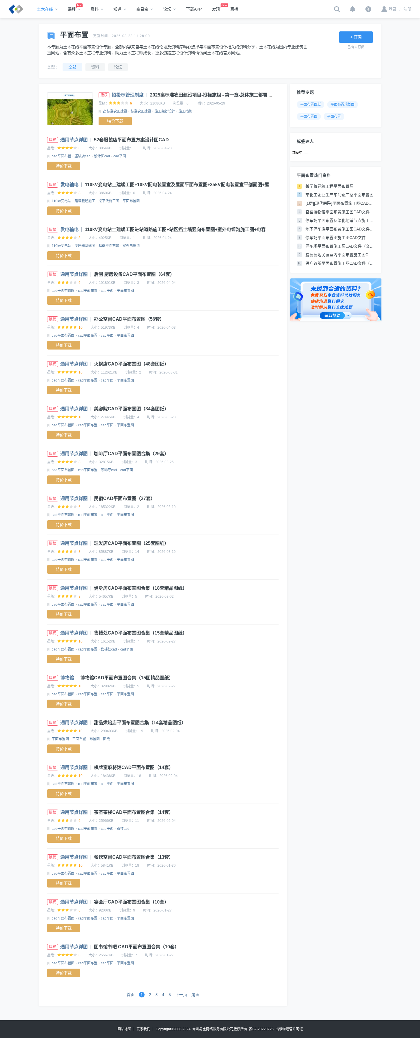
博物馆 (67, 677)
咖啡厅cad (109, 470)
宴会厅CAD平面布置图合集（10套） (131, 902)
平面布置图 (131, 201)
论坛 (167, 9)
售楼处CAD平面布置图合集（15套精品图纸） (140, 633)
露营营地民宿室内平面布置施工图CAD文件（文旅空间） (340, 254)
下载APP (194, 9)
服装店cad (83, 156)
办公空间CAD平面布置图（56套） (129, 319)
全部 (72, 67)
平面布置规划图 (343, 105)
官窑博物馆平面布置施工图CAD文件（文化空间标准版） (340, 212)
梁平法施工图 (109, 201)
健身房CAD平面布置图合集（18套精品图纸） (140, 588)
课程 (72, 9)
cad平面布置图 (63, 291)
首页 (131, 994)
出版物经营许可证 (289, 1029)
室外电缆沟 (131, 246)
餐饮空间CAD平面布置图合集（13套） (133, 857)
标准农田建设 (141, 111)
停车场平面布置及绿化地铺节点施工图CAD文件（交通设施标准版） (340, 220)
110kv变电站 (61, 201)
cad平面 (119, 156)
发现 (216, 9)
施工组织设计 (165, 111)
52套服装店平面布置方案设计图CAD (131, 139)
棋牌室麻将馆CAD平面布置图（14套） (133, 767)
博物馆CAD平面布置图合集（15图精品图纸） (126, 677)
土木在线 (45, 9)
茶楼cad (123, 829)
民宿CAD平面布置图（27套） (124, 498)
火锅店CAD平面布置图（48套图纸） (131, 364)
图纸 (106, 739)
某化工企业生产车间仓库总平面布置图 (339, 194)
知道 (117, 9)
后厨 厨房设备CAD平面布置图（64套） (134, 274)
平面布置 (79, 739)
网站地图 (124, 1029)
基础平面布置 (109, 246)
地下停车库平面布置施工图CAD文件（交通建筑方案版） (340, 229)
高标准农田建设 (115, 111)
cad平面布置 (61, 156)
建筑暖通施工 (85, 201)
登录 (393, 9)
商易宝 (142, 9)
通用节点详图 (74, 139)
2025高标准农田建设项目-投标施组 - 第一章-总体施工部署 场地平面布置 (223, 95)
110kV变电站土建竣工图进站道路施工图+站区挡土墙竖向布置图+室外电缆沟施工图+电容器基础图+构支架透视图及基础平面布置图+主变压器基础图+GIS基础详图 (249, 229)
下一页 (181, 994)
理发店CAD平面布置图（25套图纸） (131, 543)
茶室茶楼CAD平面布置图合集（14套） (133, 812)
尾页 (195, 994)
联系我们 (143, 1029)
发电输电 (69, 184)
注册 (405, 9)
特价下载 (115, 121)
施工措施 (185, 111)
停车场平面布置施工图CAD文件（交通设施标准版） (340, 246)
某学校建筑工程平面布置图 (329, 186)
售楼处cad (109, 649)
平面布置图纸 (310, 105)
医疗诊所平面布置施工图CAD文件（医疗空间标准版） (340, 263)
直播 (234, 9)
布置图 (94, 739)
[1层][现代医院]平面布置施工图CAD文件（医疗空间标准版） (340, 203)
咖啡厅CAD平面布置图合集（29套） (131, 453)
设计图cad (102, 156)
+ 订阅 (356, 37)
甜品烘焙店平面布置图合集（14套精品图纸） (140, 722)
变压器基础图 (85, 246)
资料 (95, 9)
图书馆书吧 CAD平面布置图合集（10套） (136, 946)
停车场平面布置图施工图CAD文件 (335, 237)
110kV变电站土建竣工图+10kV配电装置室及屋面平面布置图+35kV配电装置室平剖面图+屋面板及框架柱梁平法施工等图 (207, 184)
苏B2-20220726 (261, 1029)
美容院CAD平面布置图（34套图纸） (131, 408)
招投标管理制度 (128, 95)
